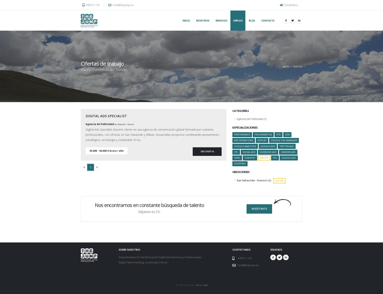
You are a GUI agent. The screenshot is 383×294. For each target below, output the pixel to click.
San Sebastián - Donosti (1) (260, 180)
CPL (236, 151)
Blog (252, 20)
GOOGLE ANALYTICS (245, 146)
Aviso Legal (202, 284)
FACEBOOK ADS (268, 151)
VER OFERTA (207, 151)
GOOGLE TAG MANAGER (284, 140)
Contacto (267, 20)
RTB (278, 134)
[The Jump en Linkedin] (299, 20)
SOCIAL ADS (249, 151)
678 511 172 (92, 5)
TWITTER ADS (286, 146)
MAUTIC (264, 157)
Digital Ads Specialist (106, 116)
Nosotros (202, 20)
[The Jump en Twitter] (292, 20)
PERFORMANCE (242, 134)
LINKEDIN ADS (288, 151)
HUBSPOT (250, 157)
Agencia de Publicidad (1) (251, 119)
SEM (287, 134)
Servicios (221, 20)
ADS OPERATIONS (243, 140)
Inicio (186, 20)
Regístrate (259, 208)
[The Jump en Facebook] (286, 20)
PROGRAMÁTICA (263, 134)
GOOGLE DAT (288, 157)
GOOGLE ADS (268, 146)
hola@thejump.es (123, 5)
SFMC (237, 157)
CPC (275, 157)
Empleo (238, 20)
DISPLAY (262, 140)
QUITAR (279, 180)
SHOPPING (240, 163)
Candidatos (291, 5)
